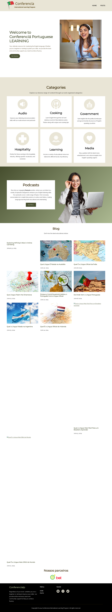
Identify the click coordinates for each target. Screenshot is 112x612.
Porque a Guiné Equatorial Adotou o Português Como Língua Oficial (53, 295)
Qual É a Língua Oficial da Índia (85, 264)
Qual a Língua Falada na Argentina (20, 327)
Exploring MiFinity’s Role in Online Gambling (19, 244)
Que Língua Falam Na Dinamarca (19, 295)
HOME (94, 5)
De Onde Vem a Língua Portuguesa (87, 295)
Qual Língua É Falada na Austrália (52, 264)
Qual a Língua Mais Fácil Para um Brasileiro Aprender (86, 429)
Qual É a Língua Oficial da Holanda (53, 327)
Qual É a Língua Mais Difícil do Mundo (21, 562)
